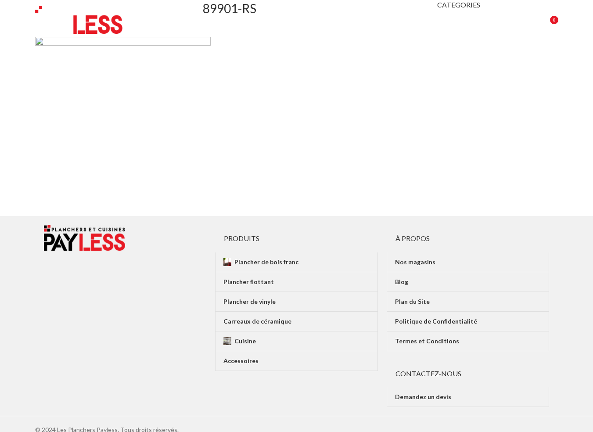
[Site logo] (79, 19)
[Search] (525, 20)
